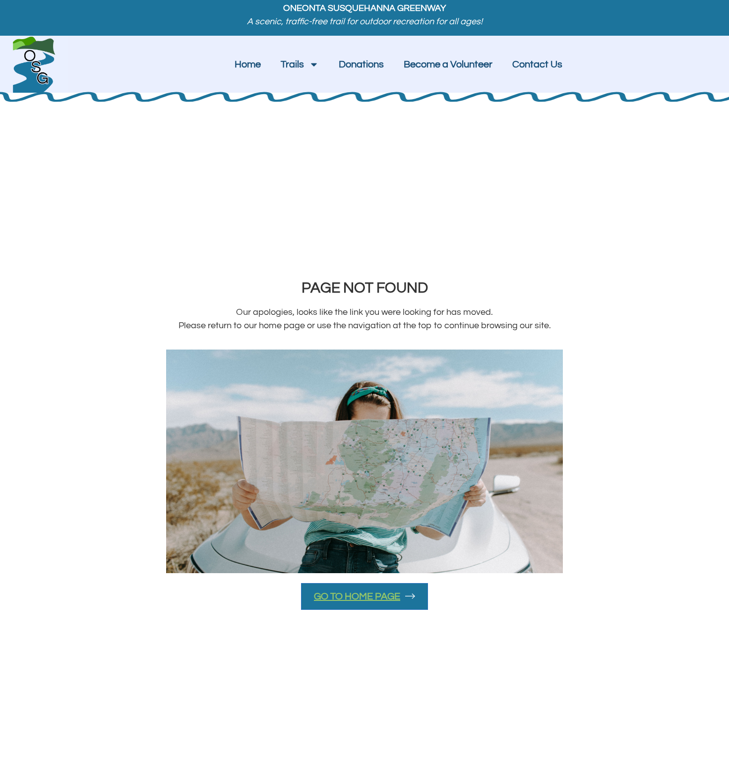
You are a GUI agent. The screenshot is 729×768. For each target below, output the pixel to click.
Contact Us (537, 64)
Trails (292, 64)
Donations (361, 64)
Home (248, 64)
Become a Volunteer (448, 64)
